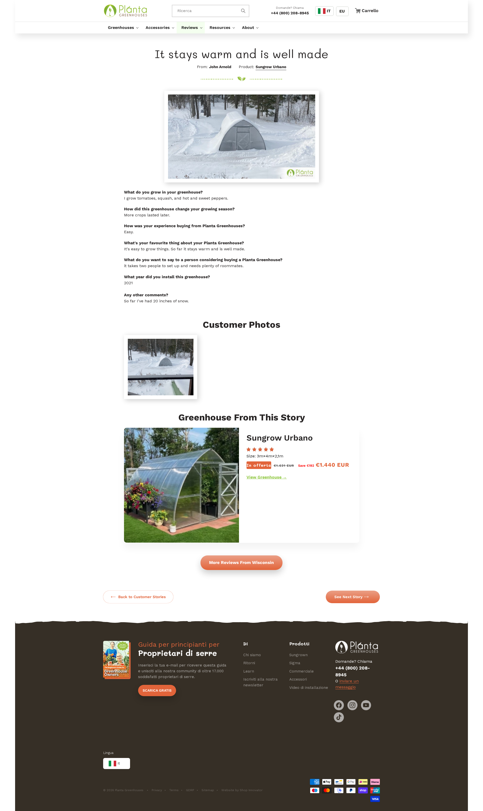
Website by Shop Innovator (242, 790)
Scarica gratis (157, 690)
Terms (174, 790)
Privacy (157, 790)
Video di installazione (308, 687)
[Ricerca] (243, 10)
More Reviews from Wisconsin (241, 562)
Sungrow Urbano (271, 67)
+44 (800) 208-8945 (290, 13)
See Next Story (348, 597)
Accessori (298, 679)
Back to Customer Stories (142, 597)
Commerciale (301, 671)
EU (342, 11)
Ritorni (249, 663)
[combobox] (210, 11)
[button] (122, 27)
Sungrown (298, 655)
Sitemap (208, 790)
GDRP (190, 790)
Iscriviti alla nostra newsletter (260, 682)
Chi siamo (252, 655)
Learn (248, 671)
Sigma (294, 663)
